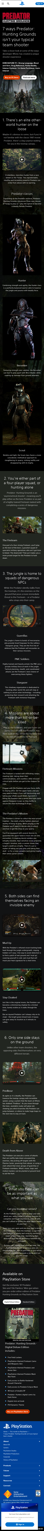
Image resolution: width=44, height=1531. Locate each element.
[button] (22, 159)
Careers (6, 1448)
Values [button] (6, 1470)
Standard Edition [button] (28, 1302)
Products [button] (7, 1465)
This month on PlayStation (19, 1432)
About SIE (6, 1445)
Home (5, 1432)
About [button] (6, 1441)
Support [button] (6, 1475)
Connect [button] (6, 1486)
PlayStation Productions (11, 1454)
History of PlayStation (10, 1460)
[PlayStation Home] (22, 3)
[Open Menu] (3, 3)
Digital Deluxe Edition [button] (12, 1302)
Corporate (6, 1457)
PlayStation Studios (9, 1451)
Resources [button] (7, 1480)
